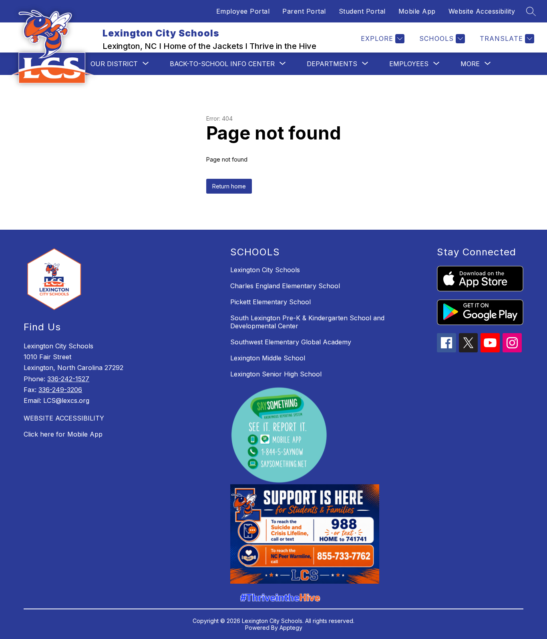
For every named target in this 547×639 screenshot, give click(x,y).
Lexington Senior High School (276, 374)
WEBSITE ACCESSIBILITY (64, 418)
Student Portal (362, 11)
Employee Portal (243, 11)
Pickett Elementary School (270, 302)
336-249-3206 (60, 390)
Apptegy (291, 627)
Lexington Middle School (267, 358)
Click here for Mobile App (63, 434)
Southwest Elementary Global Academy (290, 342)
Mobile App (417, 11)
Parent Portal (304, 11)
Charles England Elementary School (285, 286)
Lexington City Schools (265, 270)
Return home (229, 186)
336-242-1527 (68, 379)
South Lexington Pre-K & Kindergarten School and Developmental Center (307, 322)
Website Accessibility (481, 11)
